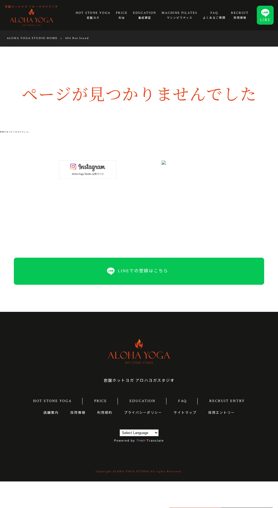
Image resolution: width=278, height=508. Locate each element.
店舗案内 (51, 413)
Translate (155, 440)
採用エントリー (221, 413)
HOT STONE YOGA (52, 401)
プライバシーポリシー (143, 413)
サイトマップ (185, 413)
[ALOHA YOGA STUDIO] (31, 17)
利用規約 (104, 413)
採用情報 (78, 413)
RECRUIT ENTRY (227, 401)
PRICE (100, 401)
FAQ (182, 401)
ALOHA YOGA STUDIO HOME (32, 38)
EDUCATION (142, 401)
